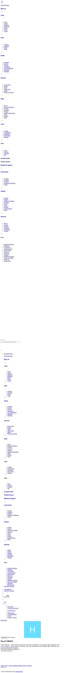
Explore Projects (8, 353)
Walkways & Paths (9, 201)
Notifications (11, 613)
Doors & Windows (9, 107)
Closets (6, 225)
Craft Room (7, 247)
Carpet (6, 31)
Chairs (5, 184)
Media (20, 665)
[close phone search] (1, 350)
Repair (3, 55)
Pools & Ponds (8, 208)
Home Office (7, 250)
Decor (5, 204)
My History (10, 606)
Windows (6, 25)
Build (2, 98)
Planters (6, 111)
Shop (7, 595)
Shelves (6, 116)
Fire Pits (6, 108)
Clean (2, 15)
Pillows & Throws (9, 92)
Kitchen (6, 199)
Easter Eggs (7, 85)
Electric (6, 64)
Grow (5, 150)
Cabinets (6, 44)
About (2, 665)
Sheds (5, 114)
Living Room (4, 171)
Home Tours (7, 261)
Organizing (7, 229)
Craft (2, 124)
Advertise (29, 665)
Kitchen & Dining (9, 244)
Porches (6, 207)
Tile (5, 155)
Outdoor (3, 191)
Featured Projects (5, 647)
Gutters (6, 23)
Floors (5, 29)
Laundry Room (8, 249)
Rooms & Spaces (6, 165)
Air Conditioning (8, 68)
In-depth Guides (5, 158)
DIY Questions (14, 647)
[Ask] (5, 593)
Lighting (6, 181)
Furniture (6, 46)
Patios (5, 210)
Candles (6, 131)
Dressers (6, 226)
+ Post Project (7, 589)
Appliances (7, 67)
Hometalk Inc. (19, 671)
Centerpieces (7, 132)
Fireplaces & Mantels (9, 183)
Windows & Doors (9, 256)
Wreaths (6, 137)
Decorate (3, 78)
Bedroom (3, 216)
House (5, 28)
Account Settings (11, 614)
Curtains (6, 178)
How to (3, 8)
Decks (5, 105)
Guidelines (15, 665)
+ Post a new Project (12, 608)
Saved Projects (11, 610)
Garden (6, 198)
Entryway (6, 252)
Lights (5, 205)
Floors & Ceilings (8, 258)
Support (9, 617)
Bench (5, 223)
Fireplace (6, 202)
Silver (5, 22)
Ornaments (7, 134)
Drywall (6, 65)
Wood (5, 47)
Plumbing (6, 70)
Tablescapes (7, 89)
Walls (5, 49)
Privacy (15, 617)
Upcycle (6, 152)
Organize (6, 153)
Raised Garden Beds (9, 113)
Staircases (6, 259)
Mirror (5, 91)
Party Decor (7, 135)
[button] (34, 301)
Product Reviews (5, 161)
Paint (2, 37)
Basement (6, 253)
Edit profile (4, 620)
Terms (10, 665)
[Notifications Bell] (5, 599)
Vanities (6, 231)
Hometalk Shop (5, 5)
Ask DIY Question (9, 586)
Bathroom (6, 26)
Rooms (6, 86)
